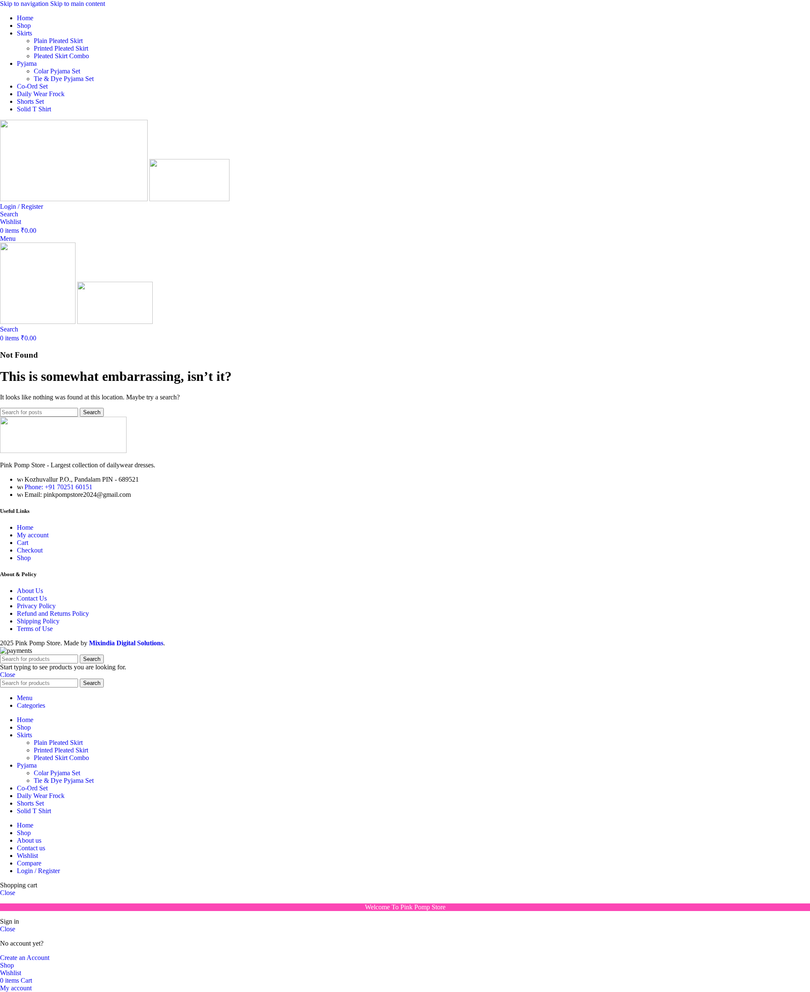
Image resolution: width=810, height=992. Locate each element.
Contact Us (32, 598)
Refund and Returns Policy (53, 613)
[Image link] (63, 450)
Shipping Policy (38, 621)
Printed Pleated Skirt (61, 48)
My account (33, 535)
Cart (22, 542)
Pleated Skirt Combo (61, 55)
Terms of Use (35, 628)
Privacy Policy (36, 605)
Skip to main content (77, 3)
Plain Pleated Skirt (58, 40)
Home (25, 527)
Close (7, 674)
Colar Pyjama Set (57, 71)
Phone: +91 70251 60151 (58, 487)
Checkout (30, 550)
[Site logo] (74, 198)
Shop (24, 557)
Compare (29, 863)
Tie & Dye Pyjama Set (64, 78)
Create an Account (24, 957)
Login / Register (38, 870)
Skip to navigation (25, 3)
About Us (30, 590)
